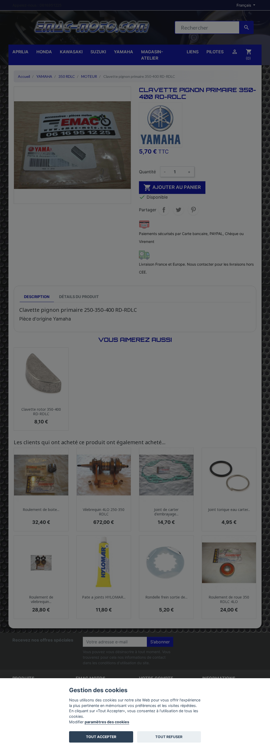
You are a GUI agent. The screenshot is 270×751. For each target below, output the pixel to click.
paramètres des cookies (107, 722)
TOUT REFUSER (168, 737)
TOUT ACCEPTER (101, 737)
